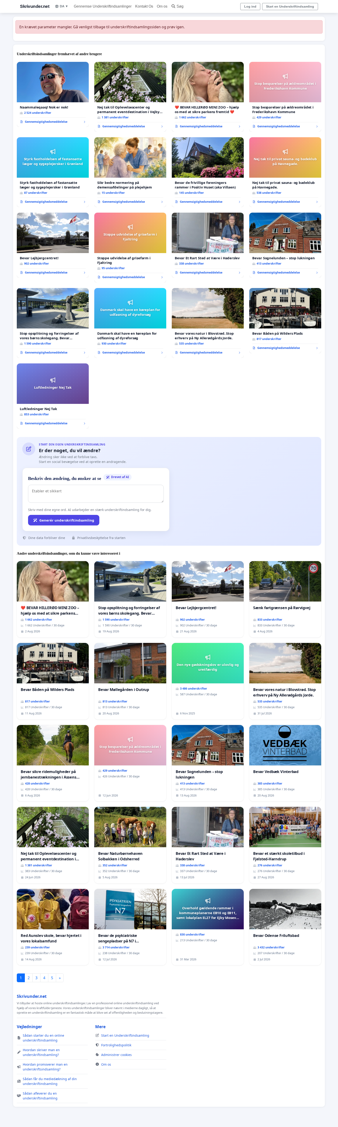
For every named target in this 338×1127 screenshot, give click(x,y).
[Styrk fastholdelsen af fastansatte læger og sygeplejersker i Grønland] (53, 172)
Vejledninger (29, 1026)
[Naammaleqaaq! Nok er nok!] (53, 94)
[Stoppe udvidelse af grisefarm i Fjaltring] (130, 247)
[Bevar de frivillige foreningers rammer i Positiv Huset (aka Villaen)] (208, 172)
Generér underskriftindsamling (66, 520)
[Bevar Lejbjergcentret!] (53, 245)
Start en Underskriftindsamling (290, 6)
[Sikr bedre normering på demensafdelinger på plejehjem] (130, 172)
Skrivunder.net (34, 6)
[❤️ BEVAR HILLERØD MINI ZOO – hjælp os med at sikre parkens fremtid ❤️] (208, 97)
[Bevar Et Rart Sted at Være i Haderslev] (208, 245)
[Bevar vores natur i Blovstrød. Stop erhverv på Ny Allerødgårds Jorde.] (208, 323)
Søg (180, 6)
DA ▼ (64, 6)
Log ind (250, 6)
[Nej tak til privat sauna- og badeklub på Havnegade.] (285, 172)
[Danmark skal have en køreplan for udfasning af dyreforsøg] (130, 323)
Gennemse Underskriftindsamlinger (103, 6)
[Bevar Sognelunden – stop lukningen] (285, 245)
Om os (162, 6)
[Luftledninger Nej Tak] (53, 396)
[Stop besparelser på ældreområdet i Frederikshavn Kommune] (285, 97)
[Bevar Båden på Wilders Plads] (285, 320)
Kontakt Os (144, 6)
